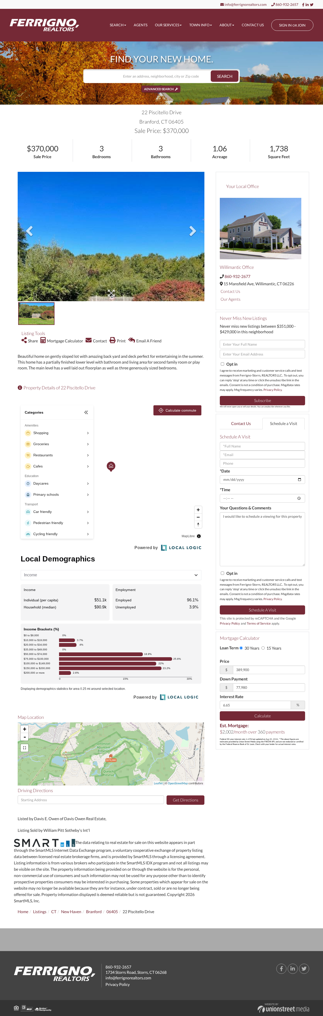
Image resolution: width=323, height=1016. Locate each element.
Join (302, 25)
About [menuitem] (226, 25)
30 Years (251, 648)
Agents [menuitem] (140, 25)
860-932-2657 (286, 4)
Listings (39, 911)
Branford (94, 911)
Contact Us (230, 291)
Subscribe (262, 400)
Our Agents (230, 299)
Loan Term (229, 647)
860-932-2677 (237, 276)
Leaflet (158, 783)
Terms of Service (259, 623)
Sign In (285, 25)
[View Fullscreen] (24, 748)
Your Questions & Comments (245, 507)
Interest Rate (232, 696)
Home (23, 911)
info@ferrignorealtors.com (245, 4)
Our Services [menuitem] (167, 25)
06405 (112, 911)
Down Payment (234, 678)
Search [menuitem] (117, 25)
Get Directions (185, 799)
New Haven (71, 911)
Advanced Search (159, 89)
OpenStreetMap (178, 783)
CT (53, 911)
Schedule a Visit (283, 423)
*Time (225, 489)
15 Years (273, 648)
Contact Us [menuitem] (253, 25)
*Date (225, 470)
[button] (224, 76)
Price (224, 661)
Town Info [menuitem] (199, 25)
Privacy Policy (272, 390)
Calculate (262, 715)
